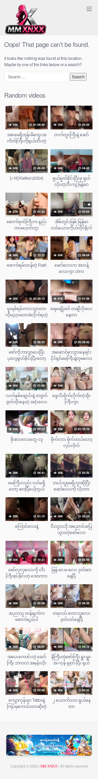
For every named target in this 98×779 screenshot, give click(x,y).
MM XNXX (49, 766)
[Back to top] (89, 767)
